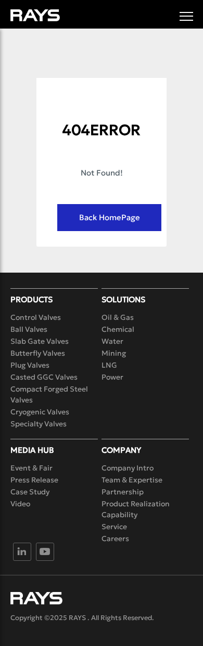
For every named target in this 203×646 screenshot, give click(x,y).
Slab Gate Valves (39, 341)
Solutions (123, 299)
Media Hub (32, 450)
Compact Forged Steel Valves (49, 394)
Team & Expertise (132, 479)
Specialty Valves (38, 423)
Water (112, 341)
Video (20, 503)
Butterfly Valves (37, 353)
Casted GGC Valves (44, 377)
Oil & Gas (118, 317)
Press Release (34, 479)
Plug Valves (29, 365)
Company (121, 450)
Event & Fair (31, 468)
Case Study (29, 491)
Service (114, 526)
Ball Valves (28, 329)
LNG (109, 365)
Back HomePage (109, 217)
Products (31, 299)
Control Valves (35, 317)
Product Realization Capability (136, 509)
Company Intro (128, 468)
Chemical (118, 329)
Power (112, 377)
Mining (114, 353)
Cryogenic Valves (39, 411)
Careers (115, 538)
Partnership (123, 491)
